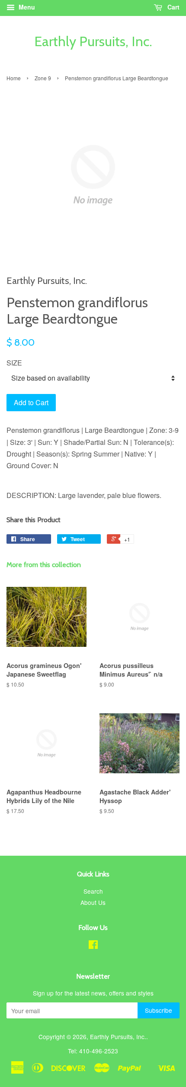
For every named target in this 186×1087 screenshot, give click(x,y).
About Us (93, 902)
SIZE (14, 363)
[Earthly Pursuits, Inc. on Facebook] (93, 946)
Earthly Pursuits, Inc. (93, 41)
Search (93, 891)
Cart (173, 7)
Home (13, 78)
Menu (26, 7)
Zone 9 (43, 78)
